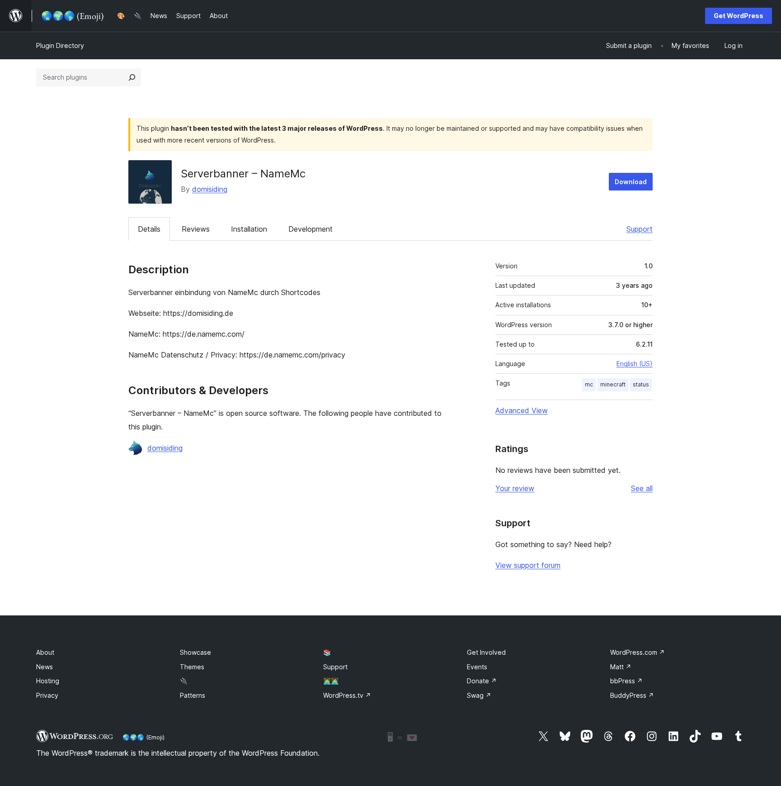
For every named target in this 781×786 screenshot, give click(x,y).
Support (639, 228)
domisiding (209, 189)
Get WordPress (738, 15)
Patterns (192, 695)
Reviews (196, 228)
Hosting (47, 681)
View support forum (527, 565)
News (44, 667)
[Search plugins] (132, 77)
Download (631, 182)
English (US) (634, 363)
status (641, 384)
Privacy (47, 695)
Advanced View (521, 410)
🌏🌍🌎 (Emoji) (143, 737)
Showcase (195, 652)
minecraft (613, 384)
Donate (482, 681)
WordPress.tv (347, 695)
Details (149, 228)
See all (642, 488)
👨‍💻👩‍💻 (331, 681)
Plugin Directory (60, 45)
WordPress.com (637, 652)
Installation (249, 228)
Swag (479, 695)
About (45, 652)
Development (310, 228)
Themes (192, 667)
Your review (514, 488)
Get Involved (486, 652)
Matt (620, 667)
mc (589, 384)
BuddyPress (632, 695)
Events (477, 667)
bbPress (626, 681)
